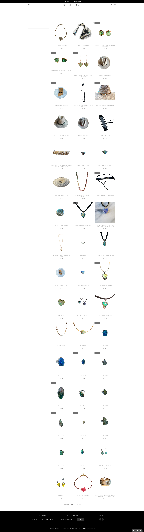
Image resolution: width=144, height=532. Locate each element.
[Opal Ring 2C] (83, 434)
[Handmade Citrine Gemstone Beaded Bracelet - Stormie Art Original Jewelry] (61, 164)
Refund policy (43, 521)
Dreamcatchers (77, 10)
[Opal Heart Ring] (61, 314)
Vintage (86, 10)
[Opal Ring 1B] (61, 374)
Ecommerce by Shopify (90, 528)
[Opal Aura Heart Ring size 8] (83, 284)
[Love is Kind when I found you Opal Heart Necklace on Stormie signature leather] (105, 224)
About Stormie (95, 10)
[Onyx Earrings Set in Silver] (61, 284)
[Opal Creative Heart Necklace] (105, 284)
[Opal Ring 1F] (83, 404)
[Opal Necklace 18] (83, 344)
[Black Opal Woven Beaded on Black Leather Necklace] (83, 104)
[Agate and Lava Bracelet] (83, 44)
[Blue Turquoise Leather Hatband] (61, 134)
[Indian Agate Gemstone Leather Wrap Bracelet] (83, 194)
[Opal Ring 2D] (105, 434)
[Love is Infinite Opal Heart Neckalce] (83, 224)
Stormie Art (72, 5)
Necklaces (55, 10)
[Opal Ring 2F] (83, 464)
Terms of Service (49, 519)
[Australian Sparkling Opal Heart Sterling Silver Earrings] (83, 74)
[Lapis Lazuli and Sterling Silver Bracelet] (105, 194)
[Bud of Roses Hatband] (83, 134)
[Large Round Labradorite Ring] (61, 224)
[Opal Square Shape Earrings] (105, 464)
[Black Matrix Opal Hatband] (105, 74)
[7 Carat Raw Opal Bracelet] (61, 44)
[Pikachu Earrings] (61, 494)
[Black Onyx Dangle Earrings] (61, 104)
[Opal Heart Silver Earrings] (83, 314)
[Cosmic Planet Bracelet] (105, 134)
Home (38, 10)
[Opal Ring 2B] (61, 434)
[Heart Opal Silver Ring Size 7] (83, 164)
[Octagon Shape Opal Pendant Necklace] (105, 254)
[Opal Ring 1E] (61, 404)
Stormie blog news (36, 519)
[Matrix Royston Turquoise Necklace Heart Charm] (61, 254)
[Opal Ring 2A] (105, 404)
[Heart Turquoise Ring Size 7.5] (61, 194)
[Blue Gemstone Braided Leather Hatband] (105, 104)
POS (82, 528)
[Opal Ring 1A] (105, 344)
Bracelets (45, 10)
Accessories (65, 10)
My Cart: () (113, 4)
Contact (104, 10)
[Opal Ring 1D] (105, 374)
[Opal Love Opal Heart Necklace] (105, 314)
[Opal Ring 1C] (83, 374)
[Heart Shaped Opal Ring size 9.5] (105, 164)
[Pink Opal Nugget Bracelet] (83, 494)
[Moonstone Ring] (83, 254)
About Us (43, 519)
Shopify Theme (66, 528)
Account (108, 4)
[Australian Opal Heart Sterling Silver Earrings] (61, 69)
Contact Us (137, 530)
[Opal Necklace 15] (61, 344)
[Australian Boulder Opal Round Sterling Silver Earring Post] (105, 44)
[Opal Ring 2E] (61, 464)
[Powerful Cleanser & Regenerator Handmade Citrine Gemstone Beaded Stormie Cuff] (105, 494)
